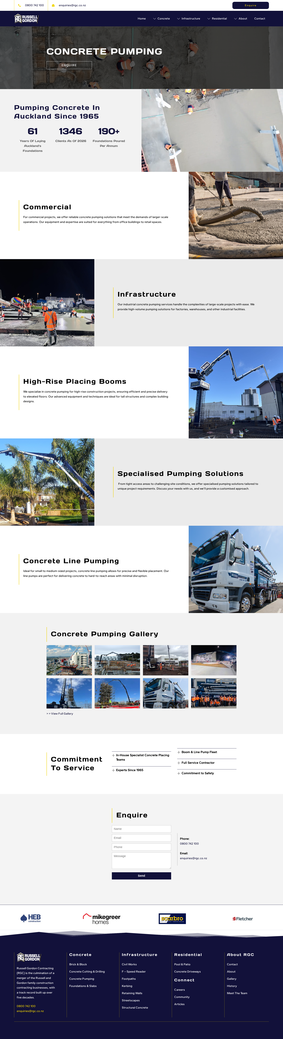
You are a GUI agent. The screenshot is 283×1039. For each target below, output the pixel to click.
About (231, 971)
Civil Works (129, 964)
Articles (179, 1004)
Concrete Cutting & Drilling (87, 971)
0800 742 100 (189, 843)
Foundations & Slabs (83, 986)
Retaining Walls (132, 993)
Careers (179, 990)
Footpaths (129, 979)
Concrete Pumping (81, 979)
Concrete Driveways (187, 971)
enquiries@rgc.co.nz (193, 858)
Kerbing (127, 986)
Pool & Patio (182, 964)
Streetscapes (131, 1000)
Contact (259, 18)
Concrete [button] (163, 18)
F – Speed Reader (134, 971)
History (232, 986)
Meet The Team (237, 993)
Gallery (231, 979)
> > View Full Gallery (60, 713)
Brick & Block (78, 964)
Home (142, 18)
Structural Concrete (135, 1007)
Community (182, 997)
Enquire (250, 5)
